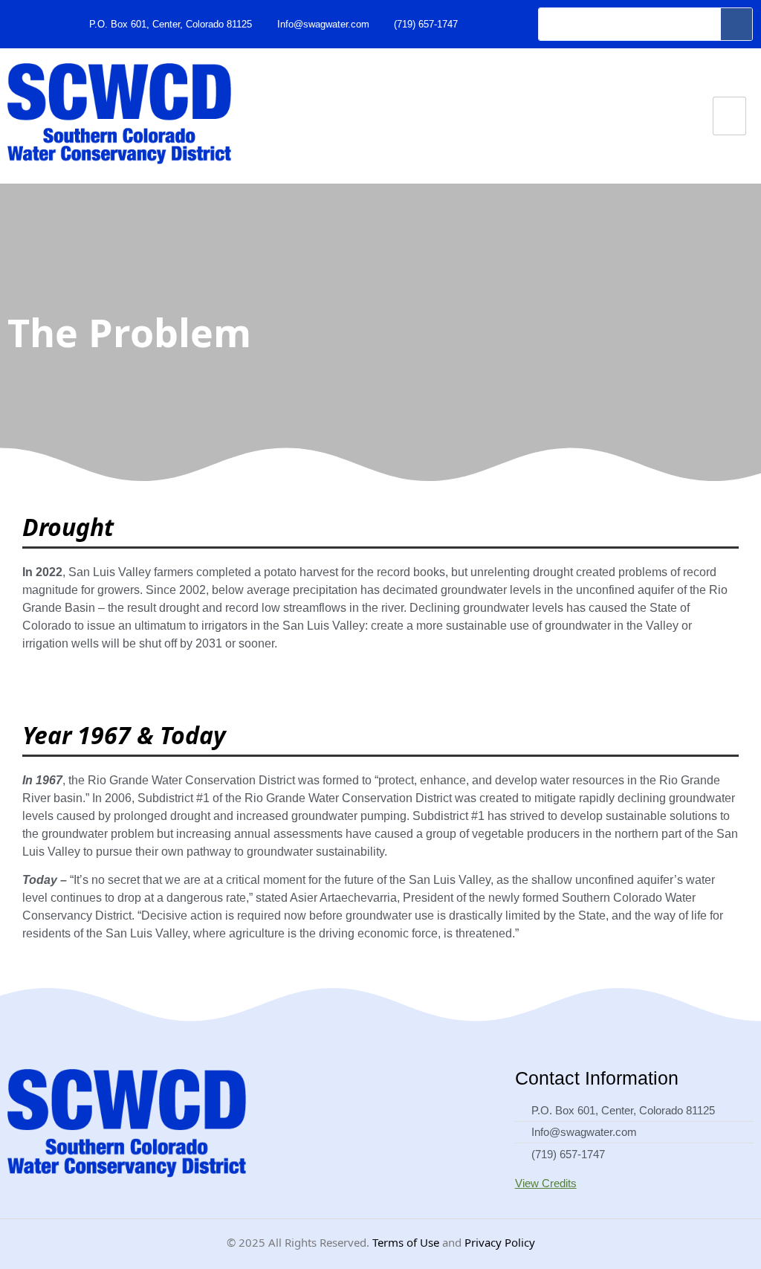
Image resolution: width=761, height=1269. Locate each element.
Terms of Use (405, 1242)
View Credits (546, 1183)
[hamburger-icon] (729, 116)
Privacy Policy (499, 1242)
